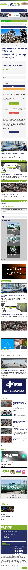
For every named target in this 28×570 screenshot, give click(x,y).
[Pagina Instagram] (18, 551)
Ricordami (6, 83)
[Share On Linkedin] (22, 161)
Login (14, 86)
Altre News (3, 203)
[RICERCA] (25, 24)
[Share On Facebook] (26, 161)
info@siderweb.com (6, 537)
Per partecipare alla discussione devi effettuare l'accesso (12, 209)
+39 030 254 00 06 (5, 536)
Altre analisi (3, 445)
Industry (7, 44)
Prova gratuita (14, 103)
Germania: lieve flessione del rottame (10, 194)
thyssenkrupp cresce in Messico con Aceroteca (12, 370)
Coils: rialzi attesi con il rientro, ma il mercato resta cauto (20, 413)
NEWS (2, 548)
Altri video (3, 259)
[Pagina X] (22, 551)
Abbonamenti (14, 113)
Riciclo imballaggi (4, 504)
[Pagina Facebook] (20, 551)
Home (2, 44)
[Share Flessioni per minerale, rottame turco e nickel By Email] (19, 181)
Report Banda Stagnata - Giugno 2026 (9, 462)
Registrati (14, 132)
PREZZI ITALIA (3, 549)
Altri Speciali (3, 466)
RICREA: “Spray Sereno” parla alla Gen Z (7, 516)
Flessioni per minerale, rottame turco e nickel (12, 174)
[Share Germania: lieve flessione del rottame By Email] (19, 201)
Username (5, 72)
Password (5, 77)
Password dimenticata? (14, 89)
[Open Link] (3, 3)
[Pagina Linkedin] (15, 551)
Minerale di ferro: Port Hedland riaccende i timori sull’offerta (19, 403)
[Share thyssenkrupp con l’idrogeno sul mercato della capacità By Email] (19, 161)
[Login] (3, 217)
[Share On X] (24, 161)
